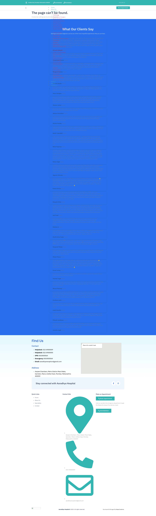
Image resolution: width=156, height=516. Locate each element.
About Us (53, 9)
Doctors (53, 81)
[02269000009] (54, 2)
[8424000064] (64, 2)
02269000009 (58, 2)
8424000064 (68, 2)
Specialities (54, 11)
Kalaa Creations (120, 509)
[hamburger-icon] (106, 7)
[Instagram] (118, 383)
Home (53, 7)
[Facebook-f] (113, 383)
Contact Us (54, 85)
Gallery (53, 83)
